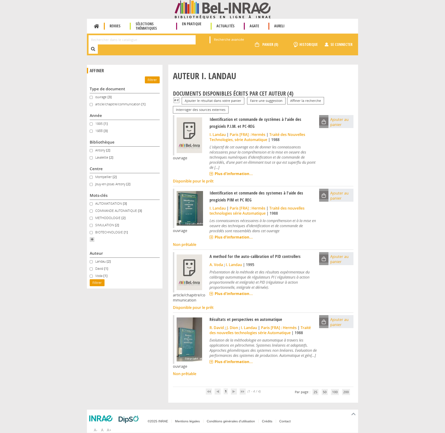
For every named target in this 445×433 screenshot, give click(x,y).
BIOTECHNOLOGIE (109, 232)
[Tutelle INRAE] (102, 418)
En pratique (191, 23)
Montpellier (104, 177)
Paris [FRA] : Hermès (247, 134)
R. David (217, 327)
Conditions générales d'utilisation (231, 421)
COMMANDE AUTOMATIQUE (116, 210)
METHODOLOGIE (108, 218)
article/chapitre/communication (118, 104)
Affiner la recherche (305, 100)
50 (325, 392)
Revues (115, 25)
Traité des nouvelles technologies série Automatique (257, 211)
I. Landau (218, 134)
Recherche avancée (229, 39)
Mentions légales (187, 421)
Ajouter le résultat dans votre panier (213, 100)
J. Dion (232, 327)
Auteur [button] (96, 253)
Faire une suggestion (266, 100)
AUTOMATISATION (109, 203)
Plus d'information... (234, 173)
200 (346, 392)
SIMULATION (105, 225)
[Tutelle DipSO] (130, 419)
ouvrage (101, 97)
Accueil (96, 26)
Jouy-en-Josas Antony (110, 184)
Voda (99, 275)
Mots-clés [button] (99, 195)
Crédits (267, 421)
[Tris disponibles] (176, 100)
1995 (99, 123)
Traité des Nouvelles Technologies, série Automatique (257, 137)
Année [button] (96, 115)
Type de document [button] (107, 88)
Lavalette (102, 157)
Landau (101, 261)
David (99, 268)
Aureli (279, 25)
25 (315, 392)
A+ (109, 430)
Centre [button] (96, 168)
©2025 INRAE (158, 421)
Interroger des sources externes (201, 109)
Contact (285, 421)
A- (95, 430)
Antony (100, 150)
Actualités (225, 25)
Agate (254, 25)
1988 (99, 131)
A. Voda (216, 264)
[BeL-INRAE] (223, 9)
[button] (92, 239)
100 (335, 392)
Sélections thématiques (146, 26)
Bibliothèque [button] (102, 142)
